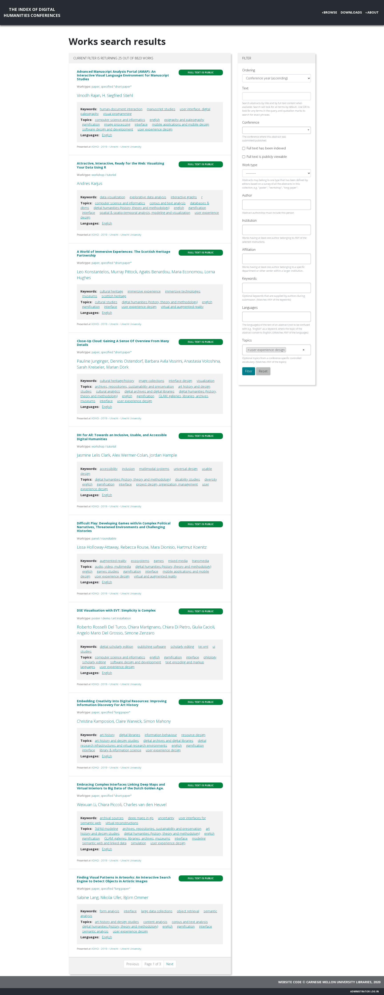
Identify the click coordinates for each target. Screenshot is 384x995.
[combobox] (276, 130)
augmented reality (113, 561)
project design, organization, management (167, 484)
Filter (248, 371)
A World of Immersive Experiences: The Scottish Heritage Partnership (123, 253)
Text (245, 88)
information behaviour (161, 735)
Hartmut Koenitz (192, 547)
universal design (186, 469)
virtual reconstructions (122, 823)
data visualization (112, 197)
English (107, 135)
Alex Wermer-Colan (130, 455)
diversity (210, 479)
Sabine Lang (87, 897)
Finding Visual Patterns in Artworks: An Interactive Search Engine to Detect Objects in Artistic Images (124, 879)
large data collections (156, 911)
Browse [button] (330, 12)
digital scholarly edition (116, 646)
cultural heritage (111, 291)
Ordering (248, 70)
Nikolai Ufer (110, 897)
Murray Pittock (124, 271)
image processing (117, 124)
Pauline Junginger (92, 361)
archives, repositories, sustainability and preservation (134, 386)
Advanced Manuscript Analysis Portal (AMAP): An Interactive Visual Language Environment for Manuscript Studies (123, 75)
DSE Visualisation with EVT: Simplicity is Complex (116, 610)
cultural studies (106, 302)
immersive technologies (182, 291)
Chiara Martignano (144, 627)
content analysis (155, 922)
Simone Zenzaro (139, 633)
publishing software (152, 646)
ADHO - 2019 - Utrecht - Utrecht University (116, 146)
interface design (180, 381)
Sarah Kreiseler (90, 367)
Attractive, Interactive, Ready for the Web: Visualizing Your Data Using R (120, 165)
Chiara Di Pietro (176, 627)
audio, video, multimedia (113, 566)
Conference (250, 122)
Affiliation (249, 249)
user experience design (155, 129)
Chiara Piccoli (110, 804)
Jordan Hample (163, 455)
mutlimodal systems (154, 469)
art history (107, 735)
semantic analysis (95, 931)
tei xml (203, 646)
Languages (250, 307)
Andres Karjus (89, 183)
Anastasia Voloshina (202, 361)
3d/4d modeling (106, 828)
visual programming (117, 114)
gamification (91, 124)
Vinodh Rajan (88, 95)
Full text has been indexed (266, 148)
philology (210, 657)
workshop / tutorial (104, 175)
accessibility (109, 469)
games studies (108, 571)
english (155, 120)
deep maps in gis (141, 818)
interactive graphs (184, 197)
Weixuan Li (86, 804)
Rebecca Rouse (134, 547)
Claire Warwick (129, 721)
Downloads (351, 12)
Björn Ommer (135, 897)
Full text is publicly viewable (267, 156)
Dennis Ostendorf (126, 361)
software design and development (107, 129)
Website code (290, 982)
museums (89, 296)
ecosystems (140, 561)
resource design (193, 735)
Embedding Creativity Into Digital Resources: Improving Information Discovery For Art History (122, 703)
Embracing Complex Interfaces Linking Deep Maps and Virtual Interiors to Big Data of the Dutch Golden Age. (121, 786)
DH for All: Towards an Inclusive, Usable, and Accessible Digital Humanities (122, 437)
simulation (138, 843)
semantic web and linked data (104, 843)
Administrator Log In (364, 991)
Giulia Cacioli (203, 627)
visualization (205, 381)
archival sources (112, 818)
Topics (247, 340)
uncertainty (166, 818)
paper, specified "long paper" (111, 712)
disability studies (187, 479)
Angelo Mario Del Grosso (100, 633)
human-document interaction (121, 109)
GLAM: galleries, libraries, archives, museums (137, 838)
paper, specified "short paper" (112, 86)
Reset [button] (263, 371)
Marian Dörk (117, 367)
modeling (199, 838)
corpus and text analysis (168, 203)
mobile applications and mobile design (180, 124)
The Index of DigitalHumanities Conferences (32, 12)
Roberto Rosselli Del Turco (101, 627)
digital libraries (129, 735)
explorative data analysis (148, 197)
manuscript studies (161, 109)
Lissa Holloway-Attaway (97, 547)
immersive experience (144, 291)
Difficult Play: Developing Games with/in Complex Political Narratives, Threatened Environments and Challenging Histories (123, 527)
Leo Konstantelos (93, 271)
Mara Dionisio (162, 547)
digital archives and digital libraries (149, 391)
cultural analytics (108, 391)
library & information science (120, 750)
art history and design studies (117, 740)
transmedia (200, 561)
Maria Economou (187, 271)
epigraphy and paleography (184, 120)
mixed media (178, 561)
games (159, 561)
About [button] (373, 12)
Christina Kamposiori (95, 721)
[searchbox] (247, 204)
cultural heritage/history (117, 381)
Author (247, 195)
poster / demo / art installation (111, 618)
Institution (249, 220)
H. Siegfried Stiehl (117, 95)
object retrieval (188, 911)
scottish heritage (114, 296)
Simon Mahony (157, 721)
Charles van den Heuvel (145, 804)
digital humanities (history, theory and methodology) (131, 208)
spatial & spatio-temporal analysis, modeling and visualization (145, 213)
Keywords (249, 278)
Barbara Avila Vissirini (163, 361)
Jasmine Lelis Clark (93, 455)
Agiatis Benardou (154, 271)
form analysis (109, 911)
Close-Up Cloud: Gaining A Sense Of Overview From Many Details (123, 343)
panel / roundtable (104, 538)
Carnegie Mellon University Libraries (339, 982)
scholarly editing (182, 646)
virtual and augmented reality (182, 307)
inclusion (128, 469)
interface (141, 124)
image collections (151, 381)
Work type (249, 165)
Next (169, 964)
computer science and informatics (120, 120)
